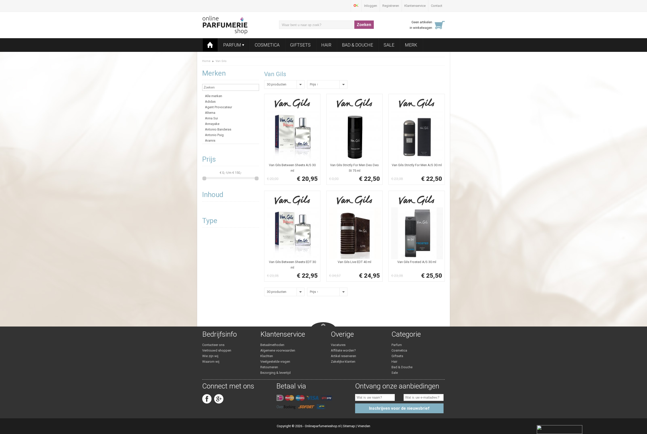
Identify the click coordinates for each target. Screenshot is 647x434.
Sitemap (349, 426)
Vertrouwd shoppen (216, 350)
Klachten (266, 356)
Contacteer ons (213, 345)
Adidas (210, 101)
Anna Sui (211, 118)
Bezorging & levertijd (275, 373)
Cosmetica (267, 45)
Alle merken (213, 96)
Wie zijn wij (210, 356)
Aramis (210, 140)
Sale (389, 45)
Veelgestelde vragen (275, 361)
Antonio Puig (214, 135)
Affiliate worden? (343, 350)
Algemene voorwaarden (277, 350)
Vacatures (338, 345)
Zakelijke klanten (343, 361)
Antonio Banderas (218, 129)
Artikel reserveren (343, 356)
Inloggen (370, 6)
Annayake (212, 124)
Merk (411, 45)
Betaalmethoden (272, 345)
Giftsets (300, 45)
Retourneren (269, 367)
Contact (436, 6)
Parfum (232, 45)
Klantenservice (415, 6)
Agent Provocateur (218, 107)
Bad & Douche (357, 45)
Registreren (390, 6)
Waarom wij (210, 361)
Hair (326, 45)
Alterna (210, 113)
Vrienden (363, 426)
